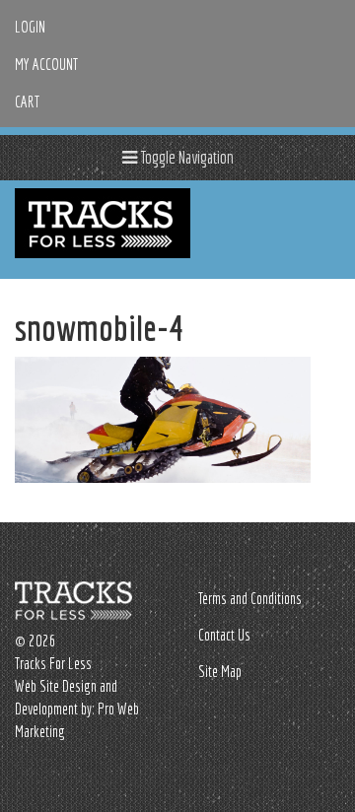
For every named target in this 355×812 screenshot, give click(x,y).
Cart (27, 101)
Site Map (220, 671)
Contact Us (224, 634)
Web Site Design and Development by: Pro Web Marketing (77, 708)
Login (30, 26)
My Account (46, 64)
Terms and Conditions (250, 598)
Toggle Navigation (185, 157)
